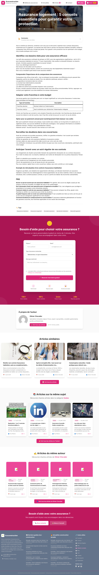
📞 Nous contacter (40, 523)
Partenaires (80, 560)
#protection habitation (62, 211)
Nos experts (80, 558)
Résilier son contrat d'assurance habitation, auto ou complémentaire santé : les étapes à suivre (15, 365)
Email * (52, 243)
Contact (79, 540)
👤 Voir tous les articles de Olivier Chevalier (49, 501)
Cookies (79, 555)
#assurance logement (36, 211)
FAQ (78, 545)
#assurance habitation (22, 211)
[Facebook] (76, 566)
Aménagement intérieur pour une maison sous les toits (60, 485)
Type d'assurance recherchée (33, 251)
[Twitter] (79, 566)
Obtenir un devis (81, 548)
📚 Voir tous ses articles (38, 325)
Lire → (23, 433)
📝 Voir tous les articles (49, 382)
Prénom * (28, 243)
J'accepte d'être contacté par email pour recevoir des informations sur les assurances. (50, 271)
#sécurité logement (75, 211)
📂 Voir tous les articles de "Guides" (49, 441)
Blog (78, 550)
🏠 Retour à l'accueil (58, 523)
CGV (78, 553)
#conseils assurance (49, 211)
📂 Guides (22, 9)
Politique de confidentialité (34, 272)
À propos (79, 538)
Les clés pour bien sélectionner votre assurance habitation (80, 425)
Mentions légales (81, 543)
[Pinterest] (81, 566)
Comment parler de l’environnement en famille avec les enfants (38, 485)
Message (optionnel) (31, 259)
